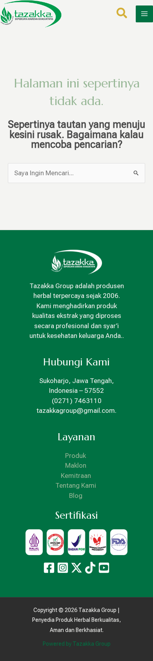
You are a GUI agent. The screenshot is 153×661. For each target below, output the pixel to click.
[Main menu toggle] (144, 14)
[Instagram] (63, 568)
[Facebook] (49, 568)
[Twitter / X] (76, 568)
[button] (122, 15)
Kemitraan (76, 475)
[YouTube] (104, 568)
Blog (75, 495)
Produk (75, 455)
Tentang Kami (75, 485)
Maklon (75, 465)
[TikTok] (90, 568)
